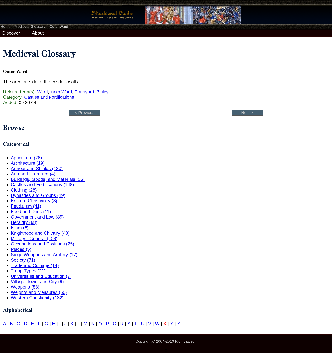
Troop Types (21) (28, 270)
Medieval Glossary (30, 26)
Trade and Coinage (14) (35, 265)
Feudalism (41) (26, 206)
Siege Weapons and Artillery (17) (44, 254)
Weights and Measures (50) (39, 292)
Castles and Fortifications (49, 97)
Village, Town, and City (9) (37, 281)
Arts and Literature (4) (33, 173)
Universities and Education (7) (41, 276)
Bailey (102, 91)
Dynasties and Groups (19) (38, 195)
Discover (11, 32)
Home (6, 26)
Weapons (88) (25, 287)
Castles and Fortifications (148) (42, 184)
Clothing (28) (24, 190)
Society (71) (23, 260)
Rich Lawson (186, 341)
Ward (42, 91)
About (38, 32)
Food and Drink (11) (31, 211)
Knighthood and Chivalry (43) (40, 233)
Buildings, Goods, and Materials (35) (48, 179)
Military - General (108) (34, 238)
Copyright (143, 341)
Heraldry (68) (24, 222)
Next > (247, 112)
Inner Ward (61, 91)
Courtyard (84, 91)
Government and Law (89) (37, 216)
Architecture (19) (28, 163)
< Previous (85, 112)
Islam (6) (20, 227)
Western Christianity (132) (37, 297)
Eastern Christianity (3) (34, 200)
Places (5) (21, 249)
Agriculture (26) (26, 157)
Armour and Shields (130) (37, 168)
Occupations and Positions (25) (42, 243)
